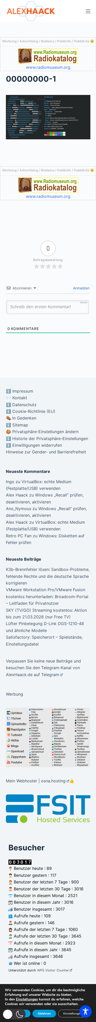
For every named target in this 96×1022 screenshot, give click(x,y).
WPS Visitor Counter (53, 970)
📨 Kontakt (16, 397)
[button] (14, 1014)
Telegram (50, 674)
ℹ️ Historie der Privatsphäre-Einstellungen (47, 438)
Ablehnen (44, 1013)
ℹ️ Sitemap (17, 424)
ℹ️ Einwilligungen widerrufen (34, 445)
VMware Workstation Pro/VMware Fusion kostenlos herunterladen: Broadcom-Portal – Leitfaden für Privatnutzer (47, 596)
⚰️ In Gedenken (21, 418)
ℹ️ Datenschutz (21, 404)
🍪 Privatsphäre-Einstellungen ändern (42, 431)
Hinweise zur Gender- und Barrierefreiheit (46, 451)
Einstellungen (27, 999)
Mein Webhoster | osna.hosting (36, 780)
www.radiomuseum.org (48, 67)
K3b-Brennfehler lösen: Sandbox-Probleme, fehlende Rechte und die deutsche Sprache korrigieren (48, 576)
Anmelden (81, 288)
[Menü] (88, 11)
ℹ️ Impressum (19, 391)
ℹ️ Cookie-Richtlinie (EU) (30, 411)
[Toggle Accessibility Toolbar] (85, 1011)
